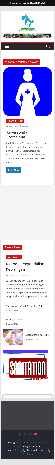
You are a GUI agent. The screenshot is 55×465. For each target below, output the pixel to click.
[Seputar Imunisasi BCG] (13, 337)
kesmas (25, 126)
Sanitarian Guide (14, 257)
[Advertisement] (27, 212)
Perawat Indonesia (15, 121)
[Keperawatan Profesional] (27, 91)
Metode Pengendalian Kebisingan (25, 266)
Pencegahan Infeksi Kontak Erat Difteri (25, 306)
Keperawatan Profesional (18, 134)
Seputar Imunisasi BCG (37, 334)
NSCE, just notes (14, 319)
